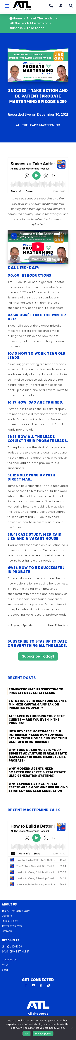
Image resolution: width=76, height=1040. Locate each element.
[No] (71, 1028)
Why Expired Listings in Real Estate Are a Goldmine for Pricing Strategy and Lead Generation (38, 787)
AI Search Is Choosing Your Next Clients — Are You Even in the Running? (37, 719)
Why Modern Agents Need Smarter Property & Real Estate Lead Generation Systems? (37, 772)
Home (17, 18)
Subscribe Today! (38, 656)
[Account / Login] (61, 6)
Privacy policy (43, 1033)
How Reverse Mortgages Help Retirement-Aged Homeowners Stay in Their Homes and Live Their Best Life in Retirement (38, 736)
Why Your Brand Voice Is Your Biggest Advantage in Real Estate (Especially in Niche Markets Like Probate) (38, 755)
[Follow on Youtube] (33, 985)
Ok (26, 1033)
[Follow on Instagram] (48, 985)
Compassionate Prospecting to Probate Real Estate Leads (36, 691)
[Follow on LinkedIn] (41, 985)
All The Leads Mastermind (29, 23)
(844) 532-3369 (12, 946)
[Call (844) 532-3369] (51, 6)
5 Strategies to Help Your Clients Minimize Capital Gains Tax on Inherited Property (38, 704)
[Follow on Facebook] (26, 985)
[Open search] (71, 6)
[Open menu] (7, 6)
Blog (5, 970)
